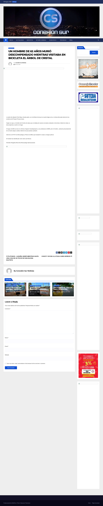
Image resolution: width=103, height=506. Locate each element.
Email (6, 346)
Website (7, 355)
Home (89, 503)
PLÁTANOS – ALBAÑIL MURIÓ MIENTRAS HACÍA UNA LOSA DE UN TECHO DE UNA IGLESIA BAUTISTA (22, 258)
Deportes (30, 40)
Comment (7, 308)
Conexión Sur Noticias (20, 62)
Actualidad (20, 40)
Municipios (52, 40)
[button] (98, 40)
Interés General (41, 40)
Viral (71, 40)
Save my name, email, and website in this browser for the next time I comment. (26, 363)
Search (80, 47)
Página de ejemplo (95, 503)
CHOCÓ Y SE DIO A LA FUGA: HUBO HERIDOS (56, 256)
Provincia (63, 40)
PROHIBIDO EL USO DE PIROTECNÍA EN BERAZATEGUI (63, 289)
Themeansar (27, 503)
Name (7, 337)
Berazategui (11, 48)
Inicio (11, 40)
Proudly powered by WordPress (10, 503)
